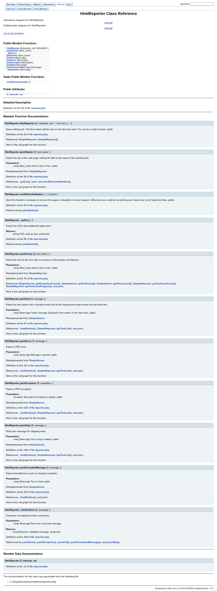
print (34, 181)
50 (25, 205)
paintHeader (12, 51)
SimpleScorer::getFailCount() (78, 283)
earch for (185, 4)
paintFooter (12, 55)
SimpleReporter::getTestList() (54, 328)
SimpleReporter (38, 171)
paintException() (46, 542)
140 (26, 450)
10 (22, 108)
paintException (14, 63)
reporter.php (38, 108)
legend (108, 23)
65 (25, 239)
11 (25, 566)
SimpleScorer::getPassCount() (114, 283)
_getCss (11, 53)
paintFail (11, 58)
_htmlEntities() (27, 328)
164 (26, 537)
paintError (11, 60)
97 (25, 323)
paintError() (29, 542)
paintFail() (64, 542)
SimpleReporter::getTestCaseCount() (154, 283)
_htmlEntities (13, 70)
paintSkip (11, 65)
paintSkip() (113, 542)
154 (26, 492)
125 (26, 407)
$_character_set (15, 94)
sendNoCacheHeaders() (57, 181)
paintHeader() (30, 210)
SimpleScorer (36, 318)
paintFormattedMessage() (86, 542)
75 (25, 278)
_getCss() (24, 181)
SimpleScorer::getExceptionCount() (39, 283)
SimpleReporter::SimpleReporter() (38, 139)
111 (25, 365)
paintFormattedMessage (18, 67)
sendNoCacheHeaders (18, 82)
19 (25, 134)
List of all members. (13, 33)
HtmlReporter (13, 48)
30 (25, 176)
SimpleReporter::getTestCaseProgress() (29, 286)
